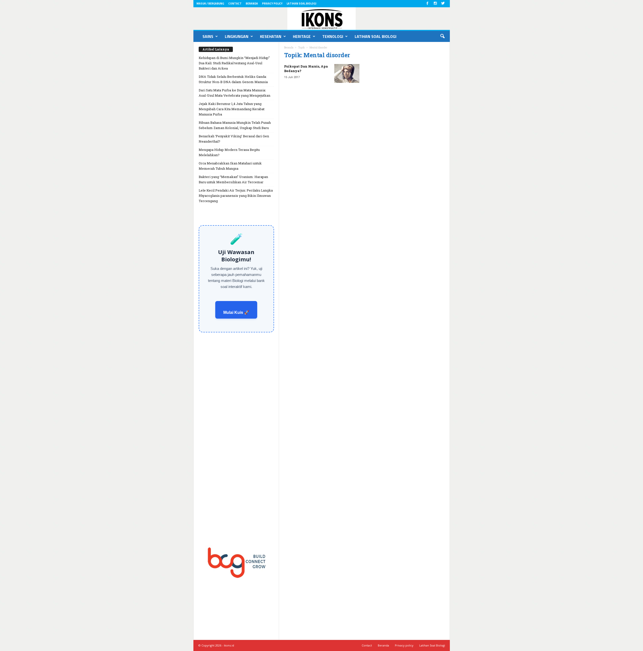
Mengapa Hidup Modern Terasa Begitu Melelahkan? (229, 152)
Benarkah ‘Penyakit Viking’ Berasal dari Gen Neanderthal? (234, 139)
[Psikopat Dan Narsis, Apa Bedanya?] (346, 73)
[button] (442, 36)
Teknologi (332, 36)
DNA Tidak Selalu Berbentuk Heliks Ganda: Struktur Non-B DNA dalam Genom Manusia (233, 79)
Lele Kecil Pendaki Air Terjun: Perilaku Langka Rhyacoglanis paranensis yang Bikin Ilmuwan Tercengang (236, 195)
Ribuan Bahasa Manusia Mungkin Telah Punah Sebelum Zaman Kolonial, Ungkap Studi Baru (235, 125)
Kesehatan (270, 36)
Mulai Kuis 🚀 (236, 312)
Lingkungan (236, 36)
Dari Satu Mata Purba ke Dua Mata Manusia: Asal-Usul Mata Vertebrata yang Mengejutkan (234, 93)
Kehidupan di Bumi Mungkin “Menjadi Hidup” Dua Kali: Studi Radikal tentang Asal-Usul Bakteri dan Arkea (234, 63)
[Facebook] (427, 3)
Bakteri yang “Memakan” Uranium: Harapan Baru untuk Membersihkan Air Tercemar (233, 179)
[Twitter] (443, 3)
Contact (235, 4)
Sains (207, 36)
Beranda (252, 4)
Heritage (302, 36)
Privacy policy (272, 4)
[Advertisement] (236, 437)
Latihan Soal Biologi (301, 4)
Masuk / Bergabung (210, 4)
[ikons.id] (321, 18)
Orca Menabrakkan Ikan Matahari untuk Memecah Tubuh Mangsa (230, 166)
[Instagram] (435, 3)
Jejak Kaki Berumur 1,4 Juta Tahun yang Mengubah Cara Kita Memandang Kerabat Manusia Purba (231, 108)
